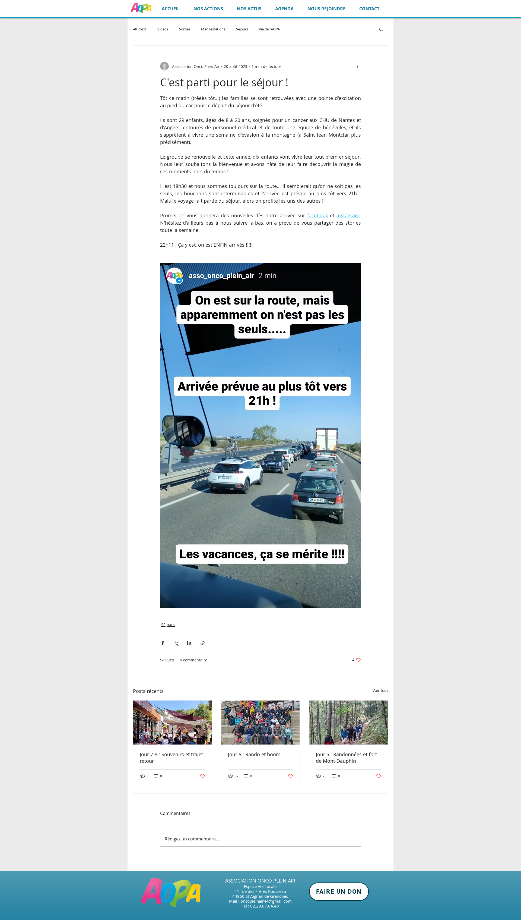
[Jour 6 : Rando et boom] (260, 723)
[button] (381, 29)
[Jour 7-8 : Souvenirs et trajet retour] (172, 723)
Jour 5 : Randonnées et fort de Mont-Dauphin (346, 757)
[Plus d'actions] (357, 66)
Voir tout (380, 690)
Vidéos (162, 29)
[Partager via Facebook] (162, 643)
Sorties (184, 29)
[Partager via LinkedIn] (189, 643)
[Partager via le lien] (202, 643)
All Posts (140, 29)
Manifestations (213, 29)
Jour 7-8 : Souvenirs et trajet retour (171, 757)
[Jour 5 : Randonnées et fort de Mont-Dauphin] (348, 723)
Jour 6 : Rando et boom (254, 754)
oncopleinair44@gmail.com (266, 901)
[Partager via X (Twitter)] (176, 643)
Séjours (242, 29)
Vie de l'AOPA (269, 29)
